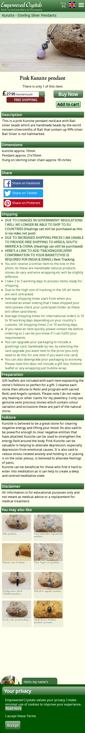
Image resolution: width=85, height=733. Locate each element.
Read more (13, 709)
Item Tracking (64, 259)
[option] (42, 48)
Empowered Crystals (22, 5)
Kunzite (8, 15)
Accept (13, 725)
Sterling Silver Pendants (37, 15)
